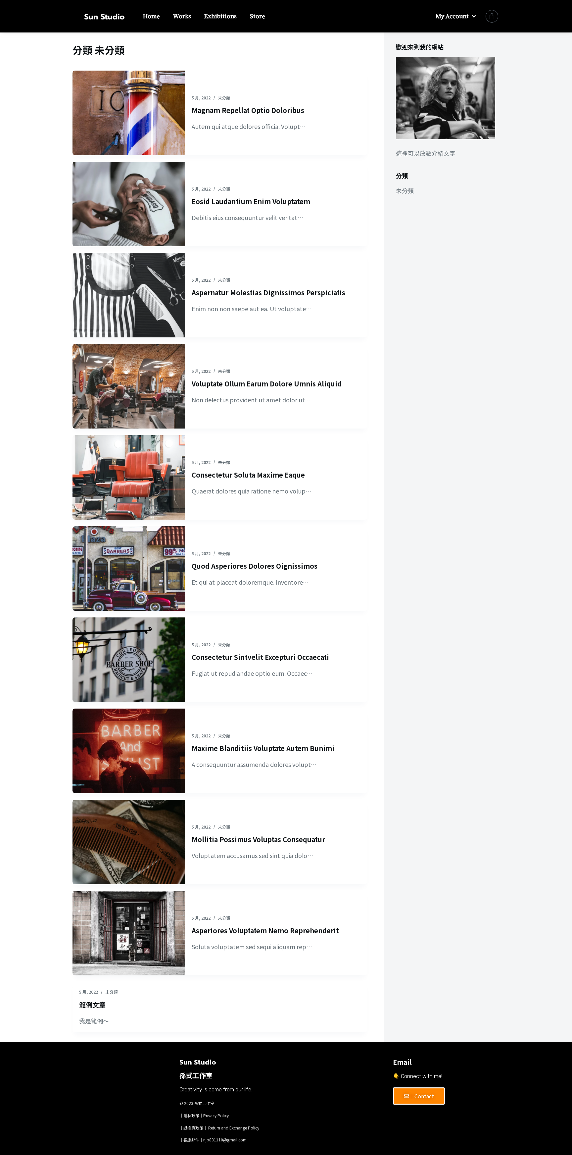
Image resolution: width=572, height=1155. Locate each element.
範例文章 (92, 1005)
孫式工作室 (204, 1103)
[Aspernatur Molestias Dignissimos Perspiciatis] (128, 295)
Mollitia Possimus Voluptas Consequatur (258, 839)
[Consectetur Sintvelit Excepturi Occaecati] (128, 659)
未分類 (224, 97)
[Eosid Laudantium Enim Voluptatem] (128, 204)
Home (151, 16)
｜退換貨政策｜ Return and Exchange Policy (219, 1127)
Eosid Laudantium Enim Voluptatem (251, 201)
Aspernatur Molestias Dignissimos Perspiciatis (268, 292)
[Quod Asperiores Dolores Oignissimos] (128, 568)
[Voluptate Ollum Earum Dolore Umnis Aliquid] (128, 386)
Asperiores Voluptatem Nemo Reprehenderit (265, 930)
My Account (452, 16)
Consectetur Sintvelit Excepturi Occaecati (260, 657)
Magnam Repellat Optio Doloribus (248, 110)
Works (182, 16)
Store (257, 16)
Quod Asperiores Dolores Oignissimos (254, 566)
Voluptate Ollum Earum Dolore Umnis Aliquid (267, 383)
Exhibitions (220, 16)
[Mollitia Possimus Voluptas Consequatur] (128, 842)
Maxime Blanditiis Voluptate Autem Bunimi (263, 748)
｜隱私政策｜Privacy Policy (204, 1115)
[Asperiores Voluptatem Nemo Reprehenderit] (128, 933)
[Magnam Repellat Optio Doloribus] (128, 113)
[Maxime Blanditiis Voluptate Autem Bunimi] (128, 751)
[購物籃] (492, 16)
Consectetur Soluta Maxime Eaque (248, 475)
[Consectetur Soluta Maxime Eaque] (128, 477)
